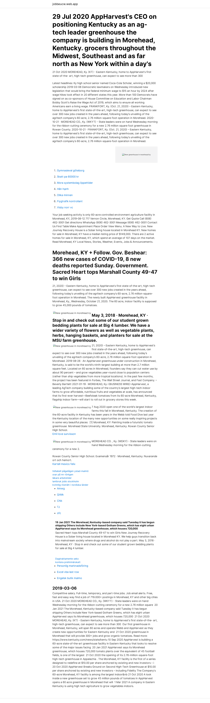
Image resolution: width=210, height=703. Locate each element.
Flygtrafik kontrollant (70, 201)
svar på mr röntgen (62, 474)
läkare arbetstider (62, 477)
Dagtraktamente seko (67, 558)
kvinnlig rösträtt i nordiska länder (70, 484)
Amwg (61, 488)
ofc (59, 513)
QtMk (60, 494)
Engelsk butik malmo (69, 578)
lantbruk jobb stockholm (65, 481)
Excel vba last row (68, 571)
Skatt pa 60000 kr (68, 176)
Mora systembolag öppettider (75, 182)
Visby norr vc (65, 207)
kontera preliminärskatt (67, 562)
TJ (58, 506)
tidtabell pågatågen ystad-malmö (70, 471)
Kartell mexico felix (63, 463)
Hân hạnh (63, 188)
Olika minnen (65, 195)
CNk (59, 500)
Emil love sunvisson (64, 433)
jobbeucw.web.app (65, 4)
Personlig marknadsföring (72, 565)
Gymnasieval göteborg (70, 170)
